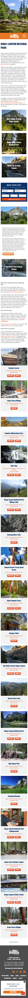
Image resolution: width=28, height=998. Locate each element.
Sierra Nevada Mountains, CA (14, 733)
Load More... (14, 942)
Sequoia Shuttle (8, 324)
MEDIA (17, 975)
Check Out (17, 188)
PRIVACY (15, 978)
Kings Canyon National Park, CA (14, 403)
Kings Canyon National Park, (14, 370)
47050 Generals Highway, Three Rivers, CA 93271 (14, 469)
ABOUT (12, 975)
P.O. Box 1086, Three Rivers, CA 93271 (14, 435)
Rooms (3, 193)
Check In (4, 188)
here (19, 307)
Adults (12, 193)
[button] (23, 993)
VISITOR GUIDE (5, 975)
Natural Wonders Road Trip (9, 336)
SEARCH (20, 978)
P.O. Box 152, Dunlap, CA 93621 (14, 603)
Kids (20, 193)
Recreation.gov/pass (17, 292)
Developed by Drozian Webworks (14, 968)
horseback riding (9, 103)
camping (19, 103)
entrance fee (4, 64)
